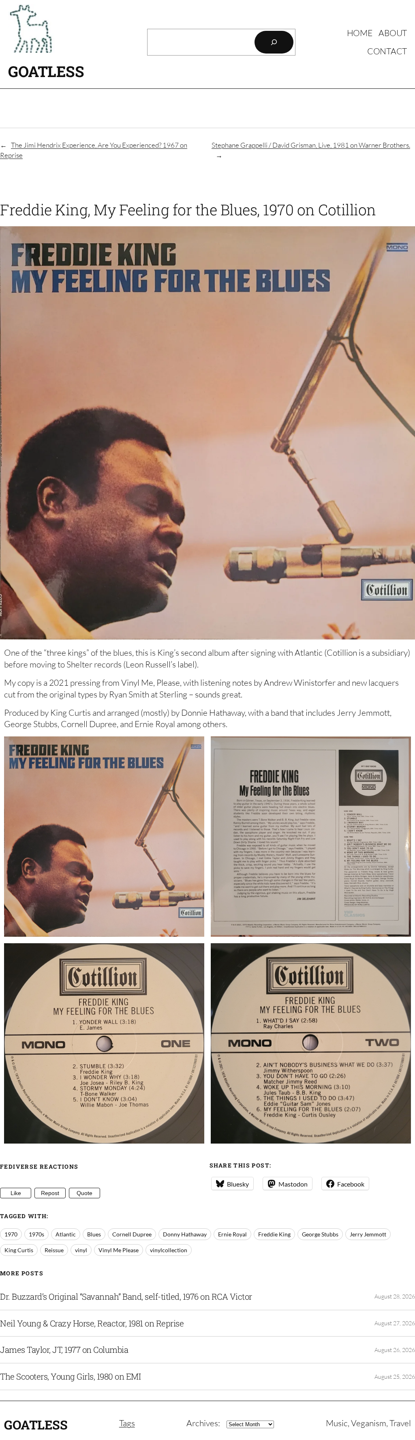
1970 (10, 1234)
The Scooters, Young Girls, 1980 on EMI (70, 1376)
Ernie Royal (232, 1234)
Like (16, 1193)
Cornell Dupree (132, 1234)
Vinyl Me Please (118, 1250)
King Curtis (18, 1250)
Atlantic (66, 1234)
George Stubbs (320, 1234)
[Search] (274, 42)
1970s (36, 1234)
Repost (50, 1193)
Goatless (46, 71)
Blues (94, 1234)
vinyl (81, 1250)
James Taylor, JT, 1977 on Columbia (64, 1350)
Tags (127, 1423)
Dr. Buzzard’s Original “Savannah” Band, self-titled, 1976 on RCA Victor (126, 1297)
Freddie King (274, 1234)
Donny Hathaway (185, 1234)
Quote (84, 1193)
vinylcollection (168, 1250)
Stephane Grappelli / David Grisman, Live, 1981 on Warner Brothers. (311, 145)
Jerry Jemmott (368, 1234)
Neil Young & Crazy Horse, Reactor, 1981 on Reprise (92, 1323)
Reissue (54, 1250)
